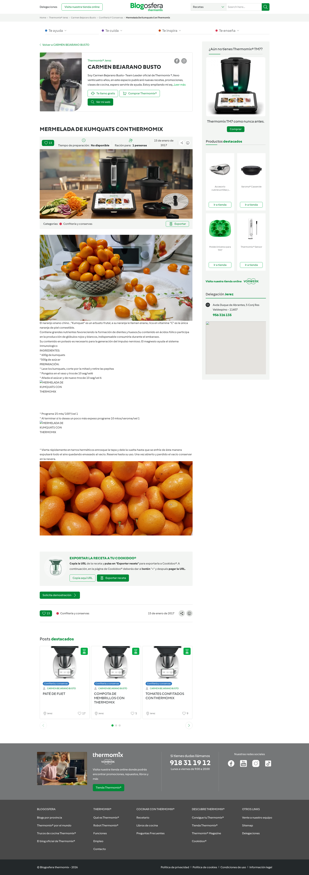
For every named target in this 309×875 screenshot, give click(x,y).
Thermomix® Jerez (58, 17)
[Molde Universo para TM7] (220, 228)
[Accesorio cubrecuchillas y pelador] (220, 168)
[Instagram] (256, 763)
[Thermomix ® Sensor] (251, 228)
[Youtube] (243, 763)
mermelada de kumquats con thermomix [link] (148, 17)
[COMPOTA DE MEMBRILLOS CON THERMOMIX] (116, 666)
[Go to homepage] (147, 7)
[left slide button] (43, 725)
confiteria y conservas (111, 17)
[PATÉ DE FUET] (65, 666)
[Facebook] (231, 763)
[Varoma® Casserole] (251, 168)
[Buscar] (265, 7)
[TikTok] (268, 763)
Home (43, 17)
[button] (208, 7)
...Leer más (179, 84)
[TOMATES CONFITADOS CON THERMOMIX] (167, 666)
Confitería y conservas (56, 683)
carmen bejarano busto (83, 17)
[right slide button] (189, 725)
